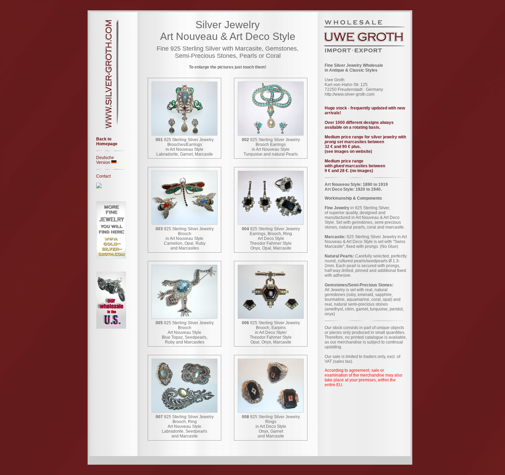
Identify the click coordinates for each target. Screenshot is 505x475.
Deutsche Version (105, 160)
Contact (103, 176)
